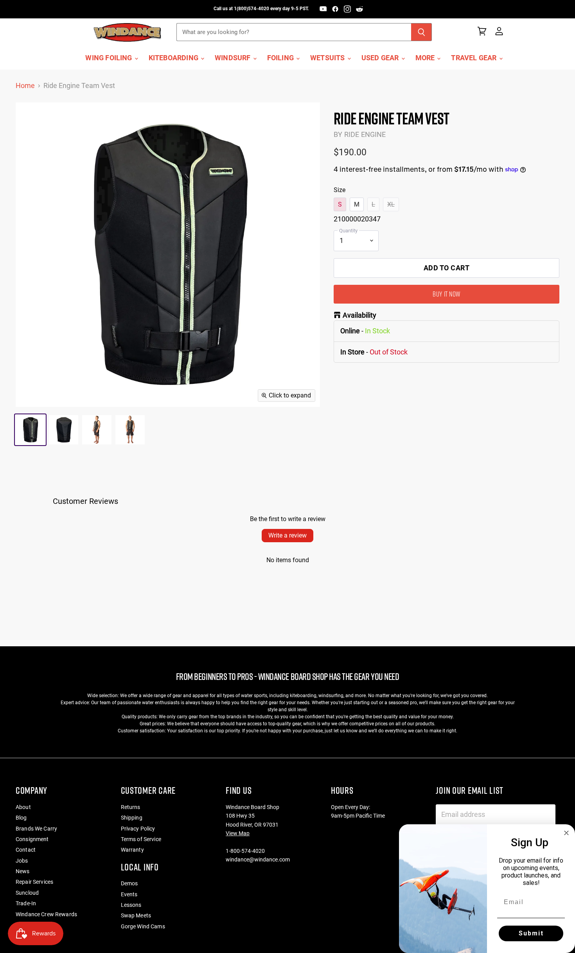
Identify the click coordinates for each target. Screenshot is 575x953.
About (23, 807)
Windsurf (233, 58)
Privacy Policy (138, 828)
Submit (531, 933)
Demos (129, 883)
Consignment (32, 839)
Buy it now (446, 294)
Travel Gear (474, 58)
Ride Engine (365, 134)
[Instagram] (347, 9)
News (23, 871)
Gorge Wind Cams (143, 926)
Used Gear (381, 58)
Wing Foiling (109, 58)
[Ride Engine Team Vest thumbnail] (30, 429)
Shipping (131, 818)
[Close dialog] (566, 833)
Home (25, 86)
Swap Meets (136, 915)
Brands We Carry (36, 828)
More (426, 58)
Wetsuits (328, 58)
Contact (26, 850)
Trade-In (26, 903)
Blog (21, 818)
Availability (359, 315)
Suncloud (27, 893)
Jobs (22, 861)
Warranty (132, 850)
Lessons (131, 905)
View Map (238, 833)
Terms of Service (141, 839)
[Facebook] (335, 9)
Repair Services (34, 882)
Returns (130, 807)
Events (129, 894)
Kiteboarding (174, 58)
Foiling (281, 58)
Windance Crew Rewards (46, 914)
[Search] (421, 32)
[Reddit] (359, 9)
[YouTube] (323, 9)
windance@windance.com (258, 859)
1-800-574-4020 (245, 851)
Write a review (287, 535)
